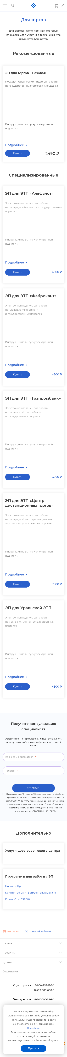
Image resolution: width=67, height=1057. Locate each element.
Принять (33, 1048)
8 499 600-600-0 (44, 990)
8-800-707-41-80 (44, 985)
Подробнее (33, 1028)
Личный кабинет (40, 931)
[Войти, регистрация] (62, 5)
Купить (17, 153)
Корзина (13, 931)
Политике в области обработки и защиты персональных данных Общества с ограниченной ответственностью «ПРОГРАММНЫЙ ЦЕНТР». (36, 807)
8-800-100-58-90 (44, 999)
